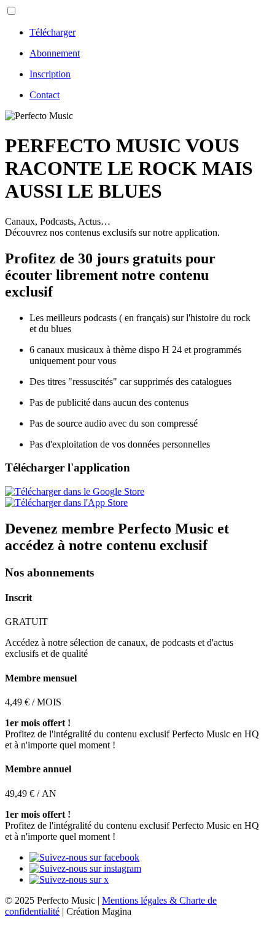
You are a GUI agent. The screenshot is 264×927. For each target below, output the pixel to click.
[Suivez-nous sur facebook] (84, 857)
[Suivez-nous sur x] (69, 879)
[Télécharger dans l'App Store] (66, 502)
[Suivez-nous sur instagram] (85, 868)
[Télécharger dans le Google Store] (74, 491)
